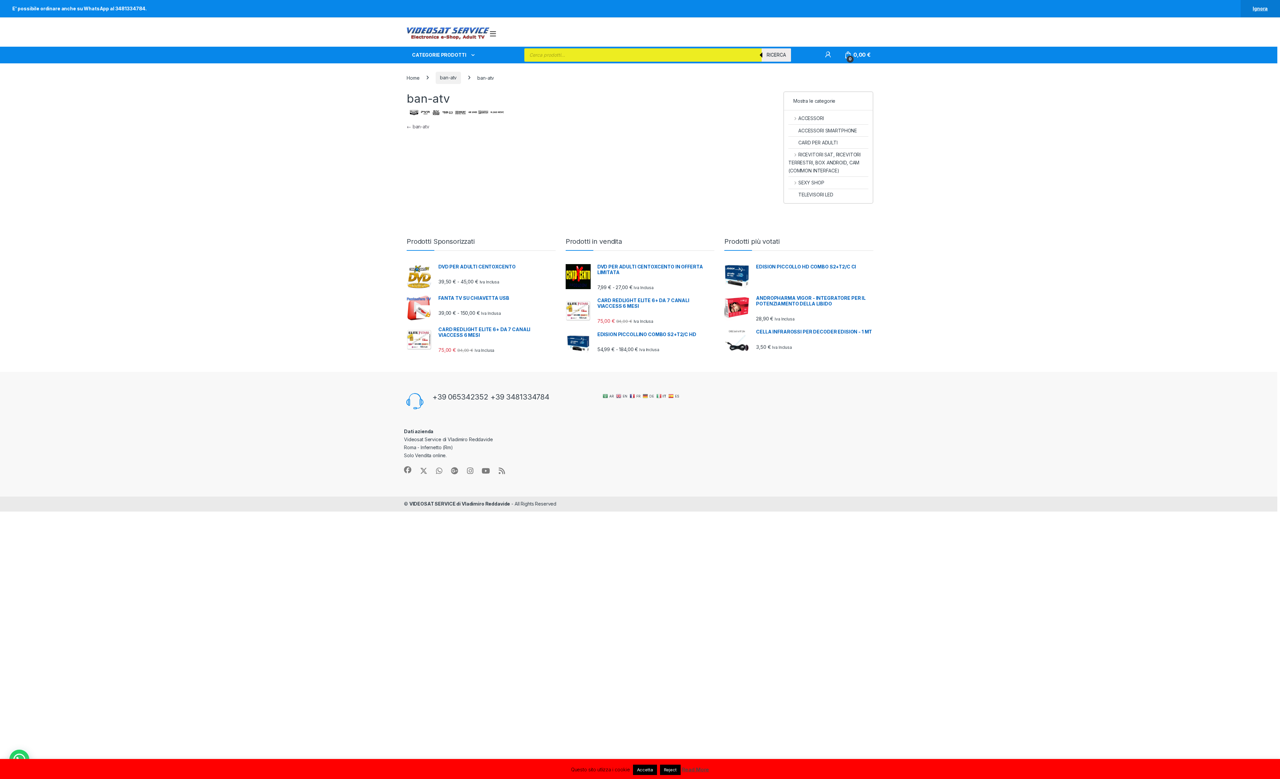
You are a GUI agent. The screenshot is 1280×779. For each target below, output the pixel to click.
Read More (695, 769)
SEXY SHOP (811, 182)
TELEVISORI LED (815, 194)
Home (413, 77)
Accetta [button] (645, 769)
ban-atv (448, 77)
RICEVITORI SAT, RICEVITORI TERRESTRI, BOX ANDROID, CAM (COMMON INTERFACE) (824, 162)
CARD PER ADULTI (818, 142)
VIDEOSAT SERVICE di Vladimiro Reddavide (459, 504)
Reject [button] (670, 769)
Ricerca (776, 55)
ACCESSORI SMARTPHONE (827, 130)
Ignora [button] (1260, 8)
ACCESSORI (811, 118)
